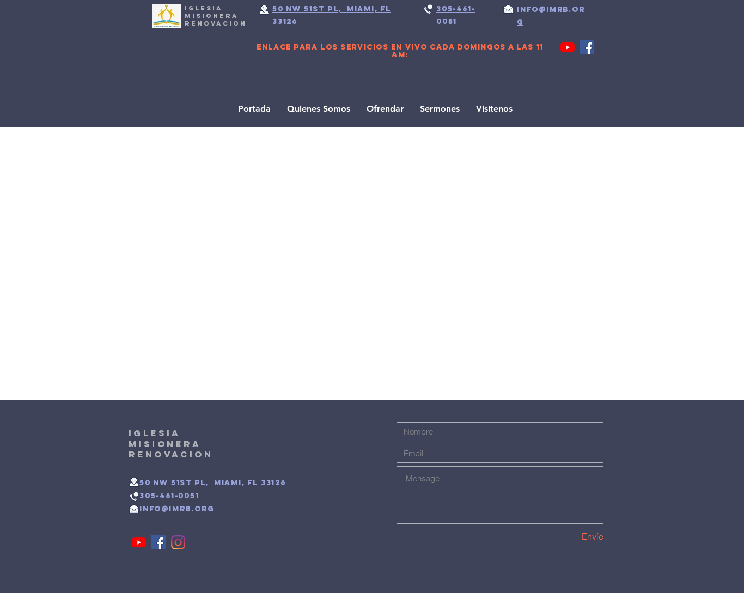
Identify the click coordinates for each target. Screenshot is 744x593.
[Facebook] (587, 47)
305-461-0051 (169, 495)
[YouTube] (567, 47)
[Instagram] (178, 542)
